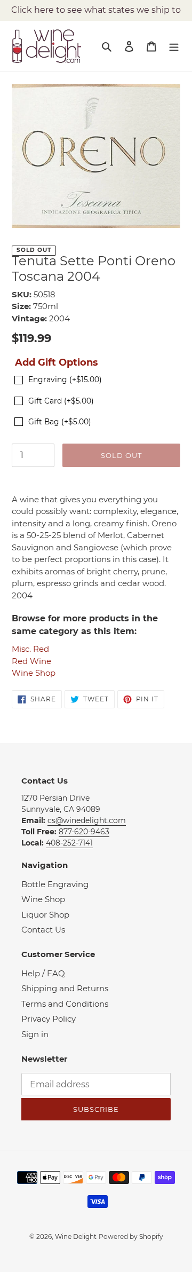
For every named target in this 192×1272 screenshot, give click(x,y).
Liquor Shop (45, 915)
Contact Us (43, 930)
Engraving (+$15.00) (65, 379)
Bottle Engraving (55, 884)
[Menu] (174, 46)
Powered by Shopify (131, 1237)
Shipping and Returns (64, 988)
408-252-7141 (69, 843)
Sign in (35, 1034)
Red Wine (31, 661)
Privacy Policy (48, 1019)
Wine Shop (33, 673)
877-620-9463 (84, 831)
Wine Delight (76, 1237)
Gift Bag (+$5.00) (59, 421)
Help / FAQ (43, 973)
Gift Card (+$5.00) (61, 401)
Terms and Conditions (64, 1004)
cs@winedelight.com (86, 820)
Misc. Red (30, 649)
